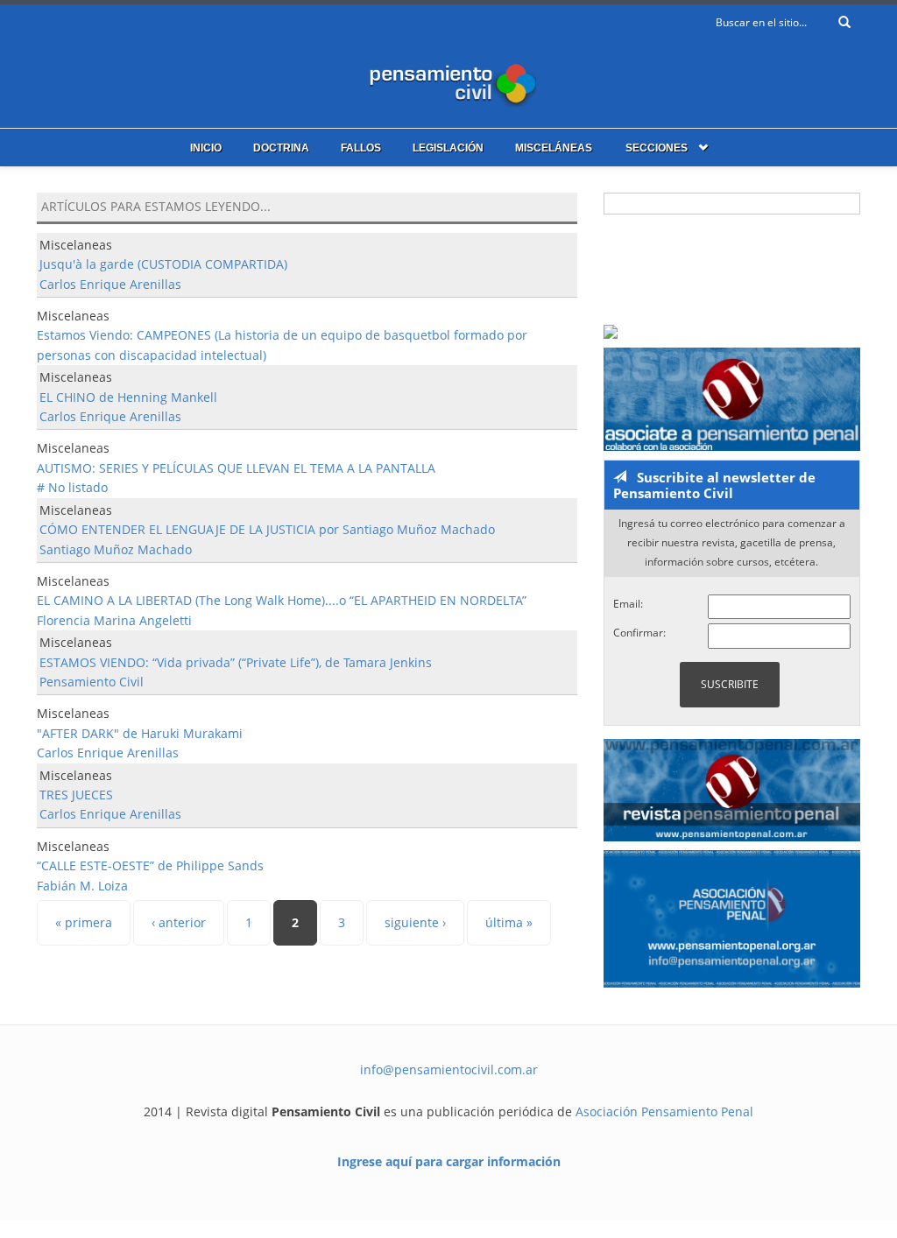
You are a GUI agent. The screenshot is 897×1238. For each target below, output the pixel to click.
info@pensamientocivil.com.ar (449, 1069)
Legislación (448, 148)
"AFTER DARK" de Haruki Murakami (140, 733)
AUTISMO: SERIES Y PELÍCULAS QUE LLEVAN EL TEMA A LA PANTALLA (236, 468)
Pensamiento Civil (91, 681)
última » (509, 922)
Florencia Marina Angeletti (114, 620)
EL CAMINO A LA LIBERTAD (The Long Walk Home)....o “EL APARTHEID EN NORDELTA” (281, 600)
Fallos (361, 148)
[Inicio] (448, 81)
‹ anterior (179, 922)
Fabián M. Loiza (82, 885)
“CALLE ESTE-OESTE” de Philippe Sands (150, 865)
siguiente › (415, 922)
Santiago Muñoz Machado (115, 549)
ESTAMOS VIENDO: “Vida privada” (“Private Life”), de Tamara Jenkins (235, 662)
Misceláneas (553, 148)
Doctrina (281, 148)
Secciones (656, 148)
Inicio (206, 148)
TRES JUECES (76, 794)
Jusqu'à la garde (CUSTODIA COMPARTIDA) (163, 264)
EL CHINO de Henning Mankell (128, 397)
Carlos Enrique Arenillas (110, 284)
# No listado (72, 487)
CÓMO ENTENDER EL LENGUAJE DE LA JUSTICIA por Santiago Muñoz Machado (267, 529)
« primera (83, 922)
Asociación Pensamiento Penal (664, 1111)
